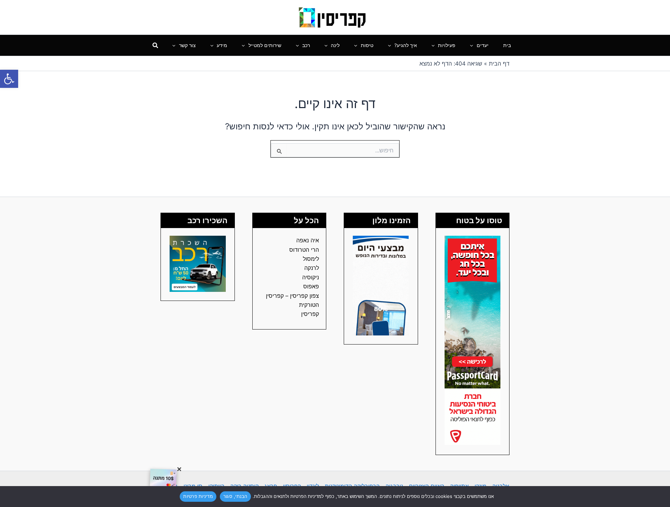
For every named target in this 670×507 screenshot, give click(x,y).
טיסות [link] (367, 45)
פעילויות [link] (446, 45)
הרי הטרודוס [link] (304, 249)
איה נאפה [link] (307, 240)
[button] (473, 45)
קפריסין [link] (310, 313)
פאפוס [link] (311, 286)
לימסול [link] (311, 258)
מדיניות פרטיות (198, 496)
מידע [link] (222, 45)
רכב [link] (306, 45)
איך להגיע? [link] (405, 45)
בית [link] (507, 45)
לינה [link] (335, 45)
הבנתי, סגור (235, 496)
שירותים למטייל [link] (264, 45)
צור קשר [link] (187, 45)
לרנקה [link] (311, 267)
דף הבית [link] (499, 63)
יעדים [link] (483, 45)
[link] (9, 79)
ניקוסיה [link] (310, 277)
